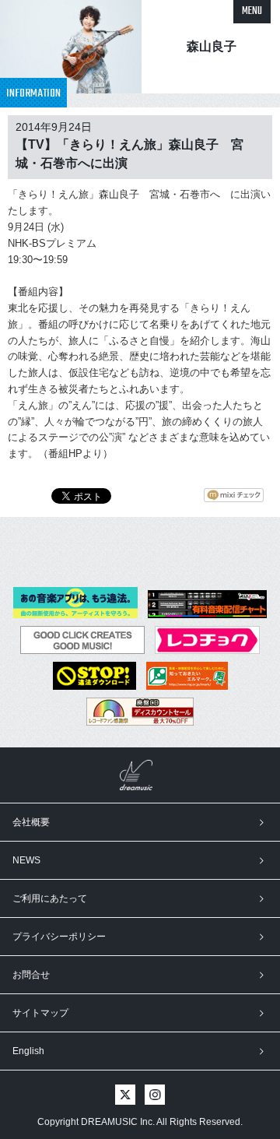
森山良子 (211, 46)
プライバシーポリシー (59, 936)
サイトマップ (40, 1012)
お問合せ (31, 974)
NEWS (26, 860)
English (28, 1051)
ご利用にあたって (49, 898)
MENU (252, 11)
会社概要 (31, 822)
